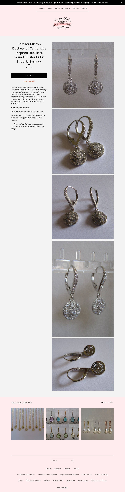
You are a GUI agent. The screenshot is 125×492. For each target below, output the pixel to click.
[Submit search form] (72, 461)
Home (48, 469)
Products (41, 8)
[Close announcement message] (121, 2)
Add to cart (29, 75)
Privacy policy (83, 480)
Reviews (47, 480)
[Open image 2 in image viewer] (83, 141)
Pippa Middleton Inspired (69, 475)
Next (111, 402)
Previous (104, 402)
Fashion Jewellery (101, 475)
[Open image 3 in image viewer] (83, 207)
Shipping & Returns (62, 8)
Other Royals (87, 475)
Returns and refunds (99, 480)
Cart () (84, 8)
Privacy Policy (58, 480)
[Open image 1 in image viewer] (83, 75)
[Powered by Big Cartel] (62, 487)
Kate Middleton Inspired (26, 475)
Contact (76, 8)
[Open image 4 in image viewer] (83, 289)
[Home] (63, 23)
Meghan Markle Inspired (47, 475)
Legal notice (70, 480)
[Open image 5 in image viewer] (83, 364)
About (49, 8)
